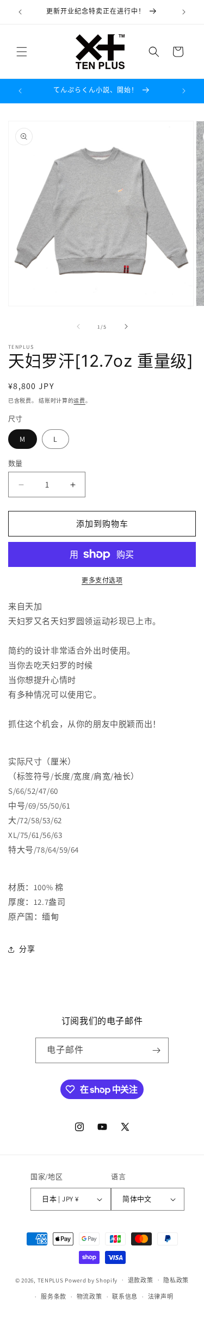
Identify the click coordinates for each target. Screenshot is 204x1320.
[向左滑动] (78, 326)
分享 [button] (27, 949)
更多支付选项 (102, 580)
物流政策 (89, 1296)
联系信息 (125, 1296)
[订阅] (156, 1050)
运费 (79, 400)
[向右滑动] (126, 326)
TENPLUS (51, 1280)
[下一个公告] (184, 12)
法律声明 (161, 1296)
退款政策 (140, 1280)
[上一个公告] (20, 12)
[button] (22, 52)
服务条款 (53, 1296)
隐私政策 (176, 1280)
